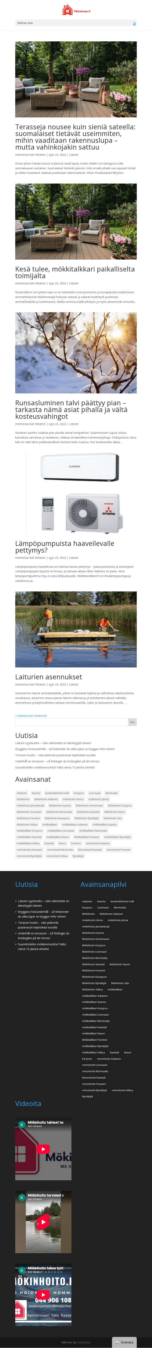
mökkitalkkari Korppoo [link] (30, 830)
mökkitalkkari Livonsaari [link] (61, 830)
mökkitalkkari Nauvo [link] (58, 837)
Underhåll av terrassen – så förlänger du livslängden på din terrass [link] (57, 761)
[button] (134, 23)
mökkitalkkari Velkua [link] (28, 843)
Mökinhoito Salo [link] (113, 818)
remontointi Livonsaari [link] (29, 849)
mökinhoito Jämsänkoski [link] (30, 805)
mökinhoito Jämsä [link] (98, 799)
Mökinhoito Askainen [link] (46, 799)
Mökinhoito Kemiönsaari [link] (89, 805)
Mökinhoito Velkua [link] (27, 824)
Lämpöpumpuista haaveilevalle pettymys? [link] (64, 547)
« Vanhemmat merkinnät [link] (31, 716)
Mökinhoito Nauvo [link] (114, 812)
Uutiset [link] (73, 154)
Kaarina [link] (36, 793)
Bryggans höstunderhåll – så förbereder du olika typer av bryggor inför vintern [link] (65, 749)
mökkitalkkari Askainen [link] (75, 824)
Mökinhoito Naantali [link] (88, 812)
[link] (76, 9)
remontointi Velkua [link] (57, 856)
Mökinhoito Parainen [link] (28, 818)
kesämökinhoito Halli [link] (57, 793)
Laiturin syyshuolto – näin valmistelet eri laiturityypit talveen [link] (53, 743)
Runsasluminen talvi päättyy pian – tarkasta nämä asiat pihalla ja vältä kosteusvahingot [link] (71, 409)
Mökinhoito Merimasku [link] (59, 812)
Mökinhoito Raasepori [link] (57, 818)
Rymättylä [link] (78, 856)
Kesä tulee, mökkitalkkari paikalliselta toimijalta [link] (75, 272)
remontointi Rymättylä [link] (29, 856)
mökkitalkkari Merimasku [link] (93, 830)
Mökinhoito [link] (23, 799)
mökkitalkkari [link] (49, 824)
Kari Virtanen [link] (37, 154)
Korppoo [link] (79, 793)
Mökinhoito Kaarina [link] (60, 805)
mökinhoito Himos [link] (73, 799)
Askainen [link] (22, 793)
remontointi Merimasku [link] (60, 849)
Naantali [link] (49, 843)
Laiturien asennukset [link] (48, 676)
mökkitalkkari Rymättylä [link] (117, 837)
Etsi (132, 722)
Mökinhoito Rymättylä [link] (87, 818)
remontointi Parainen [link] (118, 849)
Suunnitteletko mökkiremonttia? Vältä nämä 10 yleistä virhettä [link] (55, 767)
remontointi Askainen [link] (98, 843)
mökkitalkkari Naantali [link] (29, 837)
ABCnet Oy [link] (69, 1342)
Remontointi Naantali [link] (90, 849)
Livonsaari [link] (95, 793)
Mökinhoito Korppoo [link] (120, 805)
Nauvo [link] (62, 843)
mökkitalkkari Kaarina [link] (105, 824)
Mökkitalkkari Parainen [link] (86, 837)
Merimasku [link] (111, 793)
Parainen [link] (76, 843)
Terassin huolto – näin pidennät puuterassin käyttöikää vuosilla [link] (55, 755)
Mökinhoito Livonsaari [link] (29, 812)
